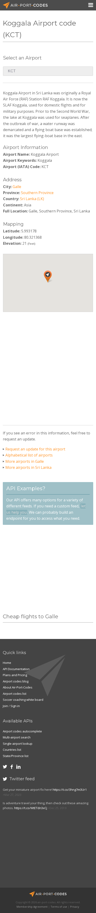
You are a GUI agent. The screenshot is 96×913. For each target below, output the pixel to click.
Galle (17, 186)
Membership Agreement (32, 906)
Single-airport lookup (17, 743)
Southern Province (37, 192)
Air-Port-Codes (27, 5)
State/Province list (15, 756)
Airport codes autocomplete (22, 731)
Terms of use (59, 906)
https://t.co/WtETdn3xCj (30, 808)
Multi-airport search (17, 737)
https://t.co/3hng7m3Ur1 (70, 789)
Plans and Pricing (15, 675)
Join (5, 706)
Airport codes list (14, 693)
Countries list (12, 750)
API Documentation (16, 669)
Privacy (74, 906)
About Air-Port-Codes (17, 687)
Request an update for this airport (35, 449)
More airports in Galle (24, 461)
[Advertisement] (48, 367)
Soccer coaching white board (23, 700)
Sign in (15, 706)
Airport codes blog (15, 681)
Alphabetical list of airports (29, 455)
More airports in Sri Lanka (28, 467)
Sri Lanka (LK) (32, 198)
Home (7, 663)
